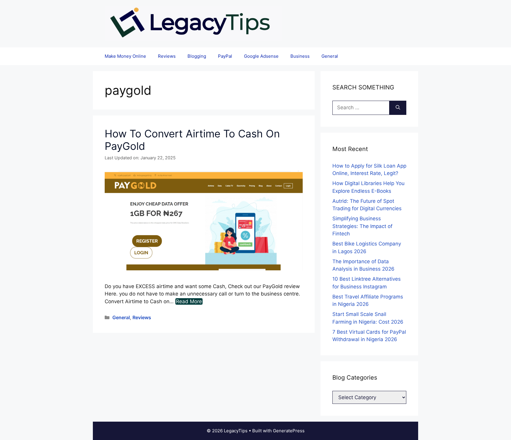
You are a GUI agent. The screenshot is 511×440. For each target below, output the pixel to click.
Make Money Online (125, 56)
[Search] (397, 108)
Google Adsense (261, 56)
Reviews (167, 56)
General (329, 56)
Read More (189, 301)
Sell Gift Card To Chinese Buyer (229, 10)
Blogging (196, 56)
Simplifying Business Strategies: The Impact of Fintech (362, 226)
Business (300, 56)
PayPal (225, 56)
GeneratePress (289, 430)
